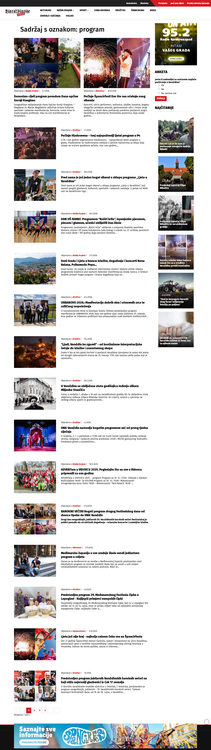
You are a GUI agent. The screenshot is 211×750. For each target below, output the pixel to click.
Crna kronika (102, 10)
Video (153, 10)
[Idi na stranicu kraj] (57, 710)
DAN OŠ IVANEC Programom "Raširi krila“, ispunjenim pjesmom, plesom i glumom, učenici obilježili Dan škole (103, 221)
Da (162, 85)
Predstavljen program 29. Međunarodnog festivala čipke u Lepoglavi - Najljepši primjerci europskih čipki (100, 597)
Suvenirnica (131, 3)
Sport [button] (83, 10)
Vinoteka (144, 3)
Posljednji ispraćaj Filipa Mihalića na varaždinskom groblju (173, 224)
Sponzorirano (79, 631)
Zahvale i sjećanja (50, 15)
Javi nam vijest (177, 3)
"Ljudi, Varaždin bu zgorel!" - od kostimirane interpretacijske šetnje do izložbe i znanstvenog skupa (101, 346)
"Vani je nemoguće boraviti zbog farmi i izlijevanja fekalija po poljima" (174, 302)
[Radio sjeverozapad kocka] (176, 44)
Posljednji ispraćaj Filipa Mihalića (173, 186)
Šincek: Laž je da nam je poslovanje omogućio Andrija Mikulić (175, 147)
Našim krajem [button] (64, 10)
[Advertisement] (176, 404)
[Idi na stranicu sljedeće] (51, 710)
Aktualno (45, 10)
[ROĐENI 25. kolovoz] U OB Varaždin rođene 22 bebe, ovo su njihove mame (175, 341)
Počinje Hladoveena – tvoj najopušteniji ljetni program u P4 (100, 135)
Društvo (120, 10)
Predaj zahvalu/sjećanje (198, 3)
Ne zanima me (168, 93)
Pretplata (162, 3)
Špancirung (137, 10)
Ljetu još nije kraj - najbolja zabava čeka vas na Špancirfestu (101, 636)
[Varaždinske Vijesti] (17, 12)
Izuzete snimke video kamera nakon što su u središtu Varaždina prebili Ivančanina (175, 263)
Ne (162, 89)
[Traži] (173, 13)
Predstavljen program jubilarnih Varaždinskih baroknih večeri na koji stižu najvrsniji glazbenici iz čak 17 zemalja (104, 680)
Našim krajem (32, 91)
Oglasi (70, 15)
